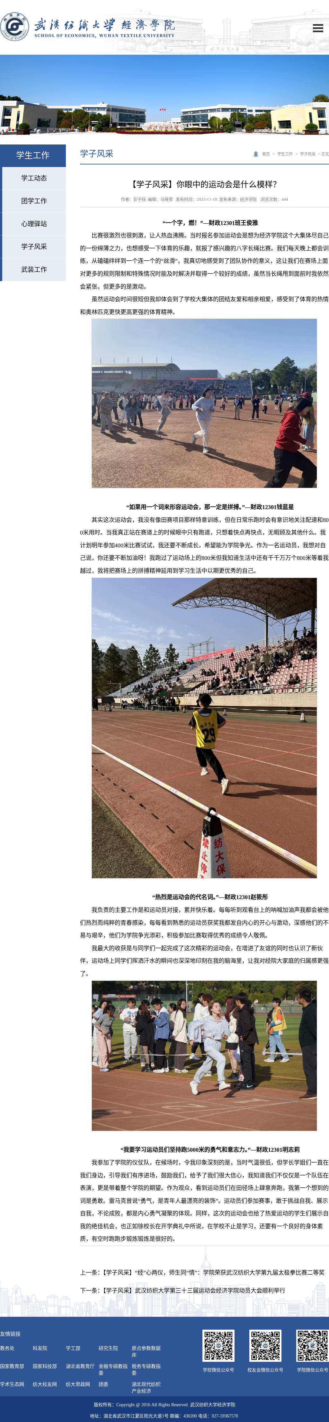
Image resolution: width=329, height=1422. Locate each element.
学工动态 (34, 178)
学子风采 (34, 246)
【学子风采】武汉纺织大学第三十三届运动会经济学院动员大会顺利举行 (194, 1290)
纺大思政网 (78, 1384)
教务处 (7, 1348)
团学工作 (34, 201)
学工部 (73, 1348)
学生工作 (285, 154)
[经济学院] (87, 39)
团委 (103, 1384)
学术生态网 (12, 1384)
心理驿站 (34, 224)
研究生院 (108, 1348)
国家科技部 (45, 1366)
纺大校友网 (45, 1384)
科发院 (40, 1348)
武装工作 (34, 269)
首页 (266, 154)
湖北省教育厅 (80, 1366)
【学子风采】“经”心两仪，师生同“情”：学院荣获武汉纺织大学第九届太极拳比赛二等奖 (214, 1272)
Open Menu (318, 28)
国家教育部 (12, 1366)
